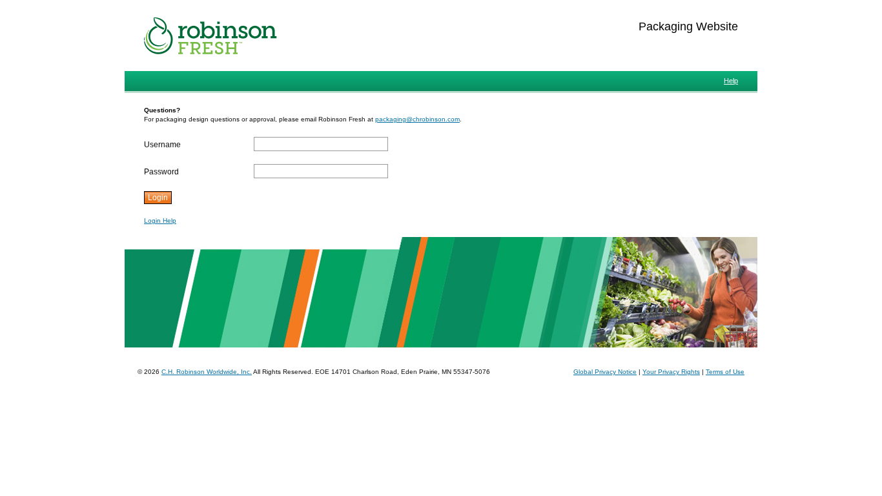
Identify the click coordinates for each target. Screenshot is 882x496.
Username (162, 145)
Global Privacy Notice (605, 371)
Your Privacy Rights (671, 371)
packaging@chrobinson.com (417, 119)
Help (731, 81)
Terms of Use (725, 371)
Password (161, 172)
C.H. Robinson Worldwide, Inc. (206, 371)
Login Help (160, 220)
